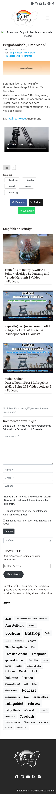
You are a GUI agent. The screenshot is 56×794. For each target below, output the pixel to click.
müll (26, 684)
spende (44, 710)
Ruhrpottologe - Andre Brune (22, 53)
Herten (19, 665)
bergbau (32, 625)
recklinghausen (12, 697)
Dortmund (19, 641)
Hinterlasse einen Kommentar (18, 56)
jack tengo (10, 671)
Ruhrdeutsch (40, 696)
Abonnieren (13, 574)
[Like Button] (6, 167)
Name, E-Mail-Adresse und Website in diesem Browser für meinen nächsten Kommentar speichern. (27, 500)
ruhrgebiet (14, 703)
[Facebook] (32, 3)
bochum (12, 633)
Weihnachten (22, 727)
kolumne (11, 678)
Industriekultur (34, 666)
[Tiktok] (53, 3)
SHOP (6, 603)
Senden (9, 531)
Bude (47, 633)
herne (8, 665)
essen (32, 641)
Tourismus (29, 722)
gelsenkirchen (14, 660)
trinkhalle (43, 722)
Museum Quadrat (12, 684)
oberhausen (11, 690)
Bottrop (32, 633)
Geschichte (33, 660)
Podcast (29, 690)
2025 (8, 618)
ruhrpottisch (12, 710)
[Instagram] (36, 3)
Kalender (23, 671)
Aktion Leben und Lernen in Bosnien (31, 618)
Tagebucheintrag (12, 722)
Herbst (45, 660)
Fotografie (39, 654)
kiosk (34, 671)
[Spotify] (48, 3)
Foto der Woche (16, 654)
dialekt (8, 641)
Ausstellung (14, 625)
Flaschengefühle (16, 647)
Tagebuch (27, 716)
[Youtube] (40, 3)
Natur (34, 684)
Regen (26, 697)
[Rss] (44, 3)
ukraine (8, 727)
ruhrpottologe (30, 710)
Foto (33, 647)
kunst (27, 677)
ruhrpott (34, 703)
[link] (17, 118)
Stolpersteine (10, 716)
